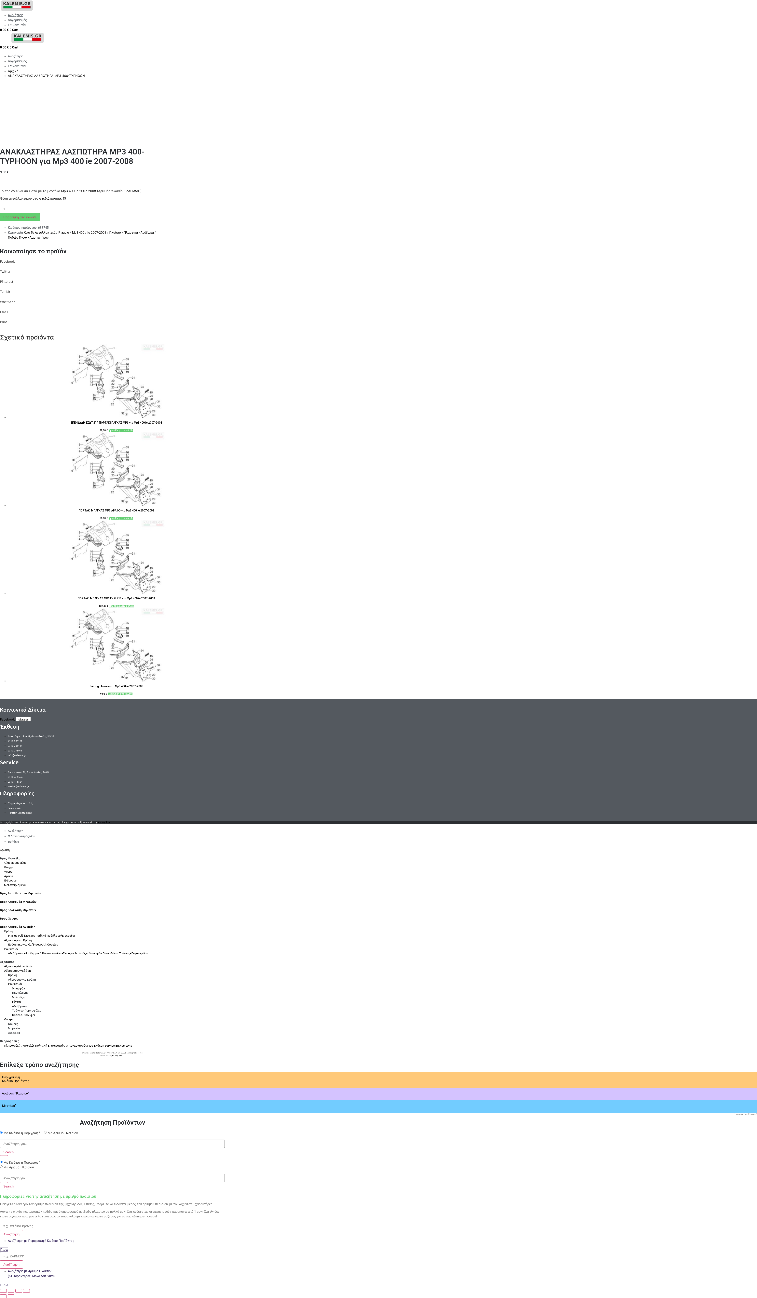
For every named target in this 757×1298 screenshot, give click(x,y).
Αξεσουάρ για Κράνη (18, 940)
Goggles (52, 944)
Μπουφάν (95, 953)
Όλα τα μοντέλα (15, 862)
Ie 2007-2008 (96, 232)
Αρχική (5, 850)
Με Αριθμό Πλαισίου (63, 1132)
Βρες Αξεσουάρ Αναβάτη (17, 926)
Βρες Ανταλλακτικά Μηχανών (20, 893)
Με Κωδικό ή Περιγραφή (22, 1132)
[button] (112, 264)
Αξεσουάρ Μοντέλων (18, 966)
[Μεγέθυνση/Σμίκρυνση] (26, 1291)
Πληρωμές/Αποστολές (19, 1045)
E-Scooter (11, 880)
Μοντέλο (9, 1106)
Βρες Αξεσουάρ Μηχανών (18, 901)
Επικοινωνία (123, 1045)
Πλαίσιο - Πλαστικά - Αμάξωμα (131, 232)
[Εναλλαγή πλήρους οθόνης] (18, 1291)
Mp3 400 (78, 232)
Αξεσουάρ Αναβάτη (17, 970)
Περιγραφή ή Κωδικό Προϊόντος (15, 1079)
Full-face (24, 935)
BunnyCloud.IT (106, 822)
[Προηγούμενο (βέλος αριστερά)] (3, 1296)
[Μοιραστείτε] (11, 1291)
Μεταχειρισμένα (15, 885)
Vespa (8, 871)
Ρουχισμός (11, 949)
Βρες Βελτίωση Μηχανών (18, 910)
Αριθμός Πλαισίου (15, 1093)
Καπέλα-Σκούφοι (63, 953)
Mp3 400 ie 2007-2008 (78, 191)
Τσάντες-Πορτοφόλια (133, 953)
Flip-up (13, 935)
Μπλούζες (81, 953)
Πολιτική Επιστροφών (50, 1045)
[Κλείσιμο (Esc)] (3, 1291)
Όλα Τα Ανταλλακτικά (39, 232)
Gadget (9, 1019)
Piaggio (63, 232)
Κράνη (8, 931)
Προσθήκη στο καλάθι (19, 217)
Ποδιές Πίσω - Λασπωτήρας (28, 237)
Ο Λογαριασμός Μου (79, 1045)
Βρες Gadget (9, 918)
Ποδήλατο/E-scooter (61, 935)
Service (110, 1045)
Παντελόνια (110, 953)
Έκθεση (99, 1045)
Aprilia (8, 876)
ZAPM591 (133, 191)
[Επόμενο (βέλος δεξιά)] (11, 1296)
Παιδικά (40, 935)
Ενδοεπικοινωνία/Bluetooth (27, 944)
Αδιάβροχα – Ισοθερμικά (24, 953)
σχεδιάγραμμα (50, 198)
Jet (33, 935)
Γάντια (46, 953)
